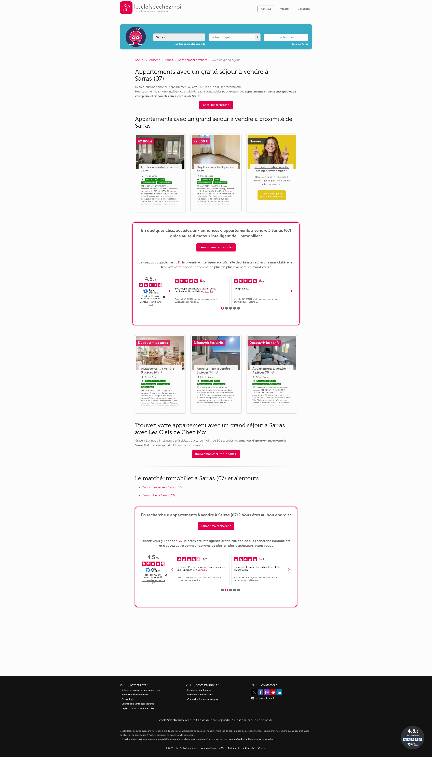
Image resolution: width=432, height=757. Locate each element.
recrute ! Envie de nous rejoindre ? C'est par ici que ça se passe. (216, 720)
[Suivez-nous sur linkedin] (279, 692)
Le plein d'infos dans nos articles (138, 708)
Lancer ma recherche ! (216, 105)
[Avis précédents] (169, 291)
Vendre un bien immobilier (135, 695)
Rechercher (286, 37)
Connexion (304, 9)
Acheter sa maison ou (141, 690)
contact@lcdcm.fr (265, 698)
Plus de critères (299, 44)
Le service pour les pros (199, 690)
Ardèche (154, 60)
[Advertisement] (216, 639)
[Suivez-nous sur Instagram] (267, 692)
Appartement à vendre (192, 60)
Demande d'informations (200, 695)
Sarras (169, 60)
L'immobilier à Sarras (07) (158, 495)
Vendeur (284, 9)
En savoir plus (128, 699)
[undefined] (164, 297)
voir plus (209, 291)
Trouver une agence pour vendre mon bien (271, 195)
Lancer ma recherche (216, 247)
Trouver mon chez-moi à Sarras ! (216, 454)
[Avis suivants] (291, 291)
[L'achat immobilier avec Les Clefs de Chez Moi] (150, 7)
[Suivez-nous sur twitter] (254, 692)
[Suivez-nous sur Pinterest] (273, 692)
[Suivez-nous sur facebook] (260, 692)
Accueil (139, 60)
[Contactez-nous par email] (252, 698)
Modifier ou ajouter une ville (189, 44)
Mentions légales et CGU (212, 748)
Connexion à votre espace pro (202, 699)
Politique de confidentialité (241, 748)
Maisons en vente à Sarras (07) (162, 487)
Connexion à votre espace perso (138, 704)
